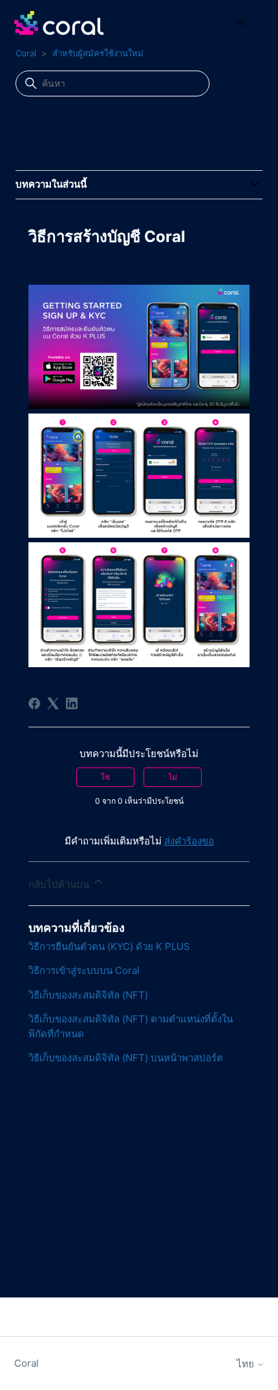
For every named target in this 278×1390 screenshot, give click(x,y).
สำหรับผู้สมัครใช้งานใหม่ (98, 53)
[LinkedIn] (72, 703)
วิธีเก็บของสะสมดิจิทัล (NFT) (88, 995)
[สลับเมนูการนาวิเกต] (241, 23)
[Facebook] (34, 703)
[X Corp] (53, 703)
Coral (26, 53)
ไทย (247, 1363)
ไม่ (172, 777)
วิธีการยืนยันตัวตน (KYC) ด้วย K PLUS (109, 946)
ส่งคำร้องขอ (189, 841)
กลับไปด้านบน (60, 884)
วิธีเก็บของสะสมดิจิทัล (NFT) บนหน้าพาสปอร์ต (125, 1058)
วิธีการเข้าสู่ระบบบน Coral (84, 970)
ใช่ (105, 777)
